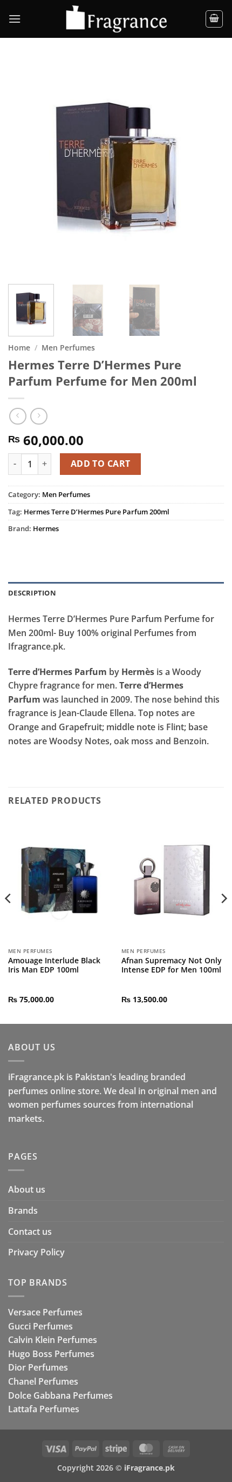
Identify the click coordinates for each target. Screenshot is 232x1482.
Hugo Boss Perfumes (51, 1354)
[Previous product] (38, 416)
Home (19, 347)
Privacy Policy (36, 1252)
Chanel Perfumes (43, 1381)
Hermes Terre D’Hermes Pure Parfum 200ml (96, 512)
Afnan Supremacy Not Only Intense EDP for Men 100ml (171, 965)
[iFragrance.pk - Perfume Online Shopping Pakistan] (116, 19)
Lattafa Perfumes (43, 1409)
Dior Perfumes (38, 1367)
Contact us (30, 1232)
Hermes (46, 528)
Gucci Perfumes (40, 1326)
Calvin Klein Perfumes (52, 1340)
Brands (23, 1210)
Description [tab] (32, 593)
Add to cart (101, 463)
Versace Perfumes (45, 1312)
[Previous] (26, 167)
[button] (14, 18)
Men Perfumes (68, 347)
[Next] (206, 167)
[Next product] (17, 416)
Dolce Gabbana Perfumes (60, 1395)
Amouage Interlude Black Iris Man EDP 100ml (54, 965)
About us (26, 1189)
